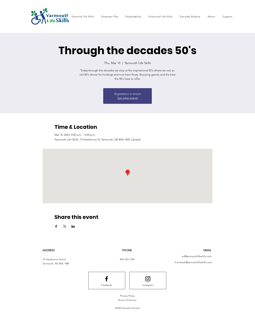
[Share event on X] (64, 226)
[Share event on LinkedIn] (73, 226)
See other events (127, 98)
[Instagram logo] (147, 278)
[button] (211, 16)
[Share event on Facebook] (56, 226)
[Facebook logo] (106, 278)
